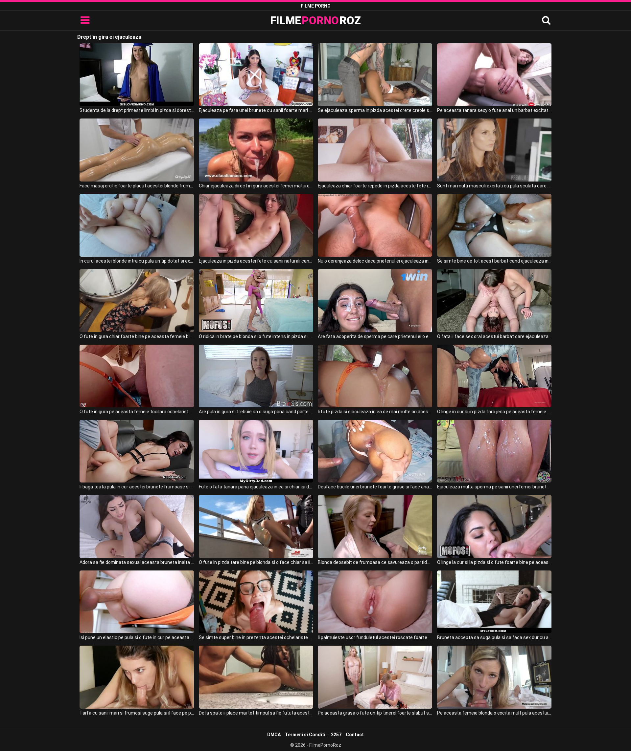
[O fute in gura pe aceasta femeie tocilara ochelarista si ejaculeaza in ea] (137, 376)
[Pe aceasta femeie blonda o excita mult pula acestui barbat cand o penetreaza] (494, 677)
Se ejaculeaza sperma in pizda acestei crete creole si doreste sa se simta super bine (375, 110)
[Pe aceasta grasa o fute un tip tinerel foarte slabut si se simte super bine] (375, 677)
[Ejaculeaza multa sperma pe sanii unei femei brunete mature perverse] (494, 451)
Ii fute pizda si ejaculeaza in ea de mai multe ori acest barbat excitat (375, 411)
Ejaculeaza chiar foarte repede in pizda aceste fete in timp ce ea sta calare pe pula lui (375, 185)
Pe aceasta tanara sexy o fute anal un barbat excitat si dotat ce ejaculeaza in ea (494, 110)
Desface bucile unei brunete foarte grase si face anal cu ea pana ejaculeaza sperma (375, 486)
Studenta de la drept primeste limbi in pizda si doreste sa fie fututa (137, 110)
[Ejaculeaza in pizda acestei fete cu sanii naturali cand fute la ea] (256, 225)
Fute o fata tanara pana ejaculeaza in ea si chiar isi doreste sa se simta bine (256, 486)
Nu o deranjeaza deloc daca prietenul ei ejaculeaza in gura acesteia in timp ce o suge (375, 261)
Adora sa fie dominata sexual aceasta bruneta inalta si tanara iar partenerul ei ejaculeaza (137, 562)
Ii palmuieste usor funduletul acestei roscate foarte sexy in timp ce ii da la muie (375, 637)
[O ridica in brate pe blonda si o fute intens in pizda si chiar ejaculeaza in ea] (256, 300)
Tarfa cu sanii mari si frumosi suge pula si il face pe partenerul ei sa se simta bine (137, 713)
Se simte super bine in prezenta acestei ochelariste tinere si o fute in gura (256, 637)
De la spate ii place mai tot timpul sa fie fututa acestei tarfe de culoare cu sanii (256, 713)
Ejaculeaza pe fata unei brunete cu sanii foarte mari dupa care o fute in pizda (256, 110)
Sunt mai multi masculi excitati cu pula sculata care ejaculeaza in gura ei (494, 185)
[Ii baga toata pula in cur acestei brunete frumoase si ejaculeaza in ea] (137, 451)
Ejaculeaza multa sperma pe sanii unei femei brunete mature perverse (494, 486)
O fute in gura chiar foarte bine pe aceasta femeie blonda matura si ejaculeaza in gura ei (137, 336)
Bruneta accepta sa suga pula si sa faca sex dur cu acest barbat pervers (494, 637)
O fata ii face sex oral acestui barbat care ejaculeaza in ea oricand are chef (494, 336)
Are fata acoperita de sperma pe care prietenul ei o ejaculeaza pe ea (375, 336)
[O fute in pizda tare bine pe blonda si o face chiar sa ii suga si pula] (256, 526)
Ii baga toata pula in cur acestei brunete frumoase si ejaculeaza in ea (137, 486)
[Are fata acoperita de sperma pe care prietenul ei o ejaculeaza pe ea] (375, 300)
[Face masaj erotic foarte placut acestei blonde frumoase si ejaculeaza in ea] (137, 149)
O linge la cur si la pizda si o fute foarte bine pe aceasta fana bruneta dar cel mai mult (494, 562)
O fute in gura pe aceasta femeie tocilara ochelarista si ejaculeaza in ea (137, 411)
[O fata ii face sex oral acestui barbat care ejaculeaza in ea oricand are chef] (494, 300)
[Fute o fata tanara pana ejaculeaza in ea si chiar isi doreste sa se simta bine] (256, 451)
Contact (355, 734)
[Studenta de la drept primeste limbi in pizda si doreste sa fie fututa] (137, 74)
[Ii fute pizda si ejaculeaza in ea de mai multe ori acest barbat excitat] (375, 376)
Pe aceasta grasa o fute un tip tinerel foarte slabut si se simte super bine (375, 713)
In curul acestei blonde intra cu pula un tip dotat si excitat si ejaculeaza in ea (137, 261)
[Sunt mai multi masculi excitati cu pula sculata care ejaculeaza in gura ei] (494, 149)
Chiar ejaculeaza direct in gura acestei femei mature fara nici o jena (256, 185)
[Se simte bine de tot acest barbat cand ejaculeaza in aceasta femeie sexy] (494, 225)
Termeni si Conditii (306, 734)
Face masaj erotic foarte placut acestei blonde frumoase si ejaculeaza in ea (137, 185)
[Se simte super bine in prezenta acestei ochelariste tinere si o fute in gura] (256, 601)
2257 (336, 734)
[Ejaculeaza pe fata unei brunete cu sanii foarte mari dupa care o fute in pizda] (256, 74)
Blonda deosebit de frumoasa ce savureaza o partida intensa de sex (375, 562)
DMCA (274, 734)
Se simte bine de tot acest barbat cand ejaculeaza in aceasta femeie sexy (494, 261)
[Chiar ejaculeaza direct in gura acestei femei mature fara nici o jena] (256, 149)
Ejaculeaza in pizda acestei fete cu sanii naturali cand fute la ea (256, 261)
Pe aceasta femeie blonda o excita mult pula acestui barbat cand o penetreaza (494, 713)
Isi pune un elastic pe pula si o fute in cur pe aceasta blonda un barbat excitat (137, 637)
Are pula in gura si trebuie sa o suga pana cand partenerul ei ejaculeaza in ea (256, 411)
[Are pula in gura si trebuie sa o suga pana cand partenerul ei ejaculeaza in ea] (256, 376)
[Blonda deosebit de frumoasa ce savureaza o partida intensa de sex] (375, 526)
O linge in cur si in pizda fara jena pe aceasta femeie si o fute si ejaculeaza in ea (494, 411)
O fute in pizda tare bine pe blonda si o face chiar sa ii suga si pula (256, 562)
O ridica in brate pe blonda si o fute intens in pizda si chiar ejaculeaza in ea (256, 336)
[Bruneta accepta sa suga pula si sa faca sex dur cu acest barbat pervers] (494, 601)
